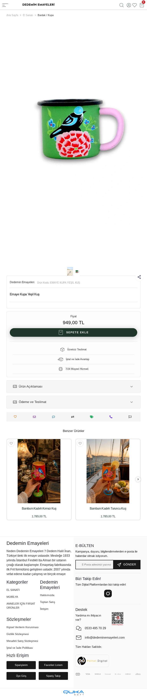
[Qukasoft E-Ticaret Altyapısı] (73, 693)
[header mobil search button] (121, 5)
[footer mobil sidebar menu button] (5, 5)
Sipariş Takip (53, 675)
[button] (15, 143)
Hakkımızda (47, 595)
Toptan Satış (47, 601)
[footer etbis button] (117, 619)
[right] (138, 479)
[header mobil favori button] (134, 5)
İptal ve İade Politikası (20, 647)
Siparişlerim (21, 665)
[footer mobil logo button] (38, 4)
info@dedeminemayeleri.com (101, 637)
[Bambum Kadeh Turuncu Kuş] (108, 471)
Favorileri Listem (53, 665)
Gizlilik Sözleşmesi (18, 634)
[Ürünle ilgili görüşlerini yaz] (54, 416)
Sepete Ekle (77, 332)
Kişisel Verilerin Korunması (23, 627)
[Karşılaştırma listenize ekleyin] (73, 416)
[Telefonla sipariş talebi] (112, 416)
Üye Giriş (21, 675)
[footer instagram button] (108, 593)
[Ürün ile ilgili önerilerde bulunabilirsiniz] (131, 416)
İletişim (44, 608)
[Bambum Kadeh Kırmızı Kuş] (39, 471)
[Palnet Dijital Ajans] (92, 660)
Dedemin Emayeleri (22, 282)
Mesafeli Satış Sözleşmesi (22, 640)
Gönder (129, 564)
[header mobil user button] (129, 5)
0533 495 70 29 (95, 628)
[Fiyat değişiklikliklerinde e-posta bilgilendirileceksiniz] (92, 416)
